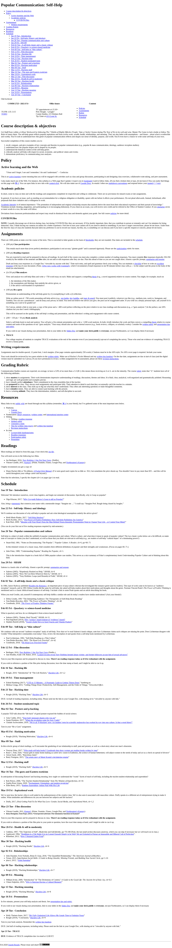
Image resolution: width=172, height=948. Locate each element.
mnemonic (16, 503)
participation (122, 248)
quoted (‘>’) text (153, 183)
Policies (82, 108)
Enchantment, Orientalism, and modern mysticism (48, 783)
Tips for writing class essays (22, 426)
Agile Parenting (24, 860)
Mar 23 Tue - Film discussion (22, 77)
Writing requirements (19, 25)
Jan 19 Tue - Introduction (21, 36)
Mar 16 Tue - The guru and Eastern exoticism (29, 72)
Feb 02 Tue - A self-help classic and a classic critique (32, 45)
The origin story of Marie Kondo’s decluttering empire (46, 757)
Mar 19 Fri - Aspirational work (23, 74)
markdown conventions (118, 183)
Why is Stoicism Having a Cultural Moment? (44, 882)
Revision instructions (19, 428)
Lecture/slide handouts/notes (22, 433)
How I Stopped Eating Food (32, 836)
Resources (10, 29)
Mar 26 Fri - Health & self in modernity (26, 79)
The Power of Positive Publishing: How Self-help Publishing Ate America (53, 520)
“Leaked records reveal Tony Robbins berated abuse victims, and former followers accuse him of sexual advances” (82, 655)
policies (113, 213)
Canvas (14, 410)
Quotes (34, 643)
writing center (36, 415)
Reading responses (18, 435)
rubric (139, 371)
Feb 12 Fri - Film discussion (22, 52)
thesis (94, 277)
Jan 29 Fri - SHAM (19, 43)
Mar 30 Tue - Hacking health (22, 81)
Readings (9, 31)
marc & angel (89, 298)
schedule (139, 240)
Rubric (81, 113)
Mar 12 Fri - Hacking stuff (21, 70)
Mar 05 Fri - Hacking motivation (24, 65)
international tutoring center (57, 415)
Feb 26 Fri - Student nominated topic (25, 61)
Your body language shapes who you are (39, 718)
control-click (54, 183)
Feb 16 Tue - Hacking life (21, 54)
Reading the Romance (38, 586)
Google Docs (85, 183)
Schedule (9, 34)
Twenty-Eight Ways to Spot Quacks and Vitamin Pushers (49, 622)
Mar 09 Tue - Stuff (18, 68)
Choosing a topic (18, 424)
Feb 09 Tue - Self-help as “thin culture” (26, 49)
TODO (4, 114)
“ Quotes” (37, 603)
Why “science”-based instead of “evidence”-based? (44, 620)
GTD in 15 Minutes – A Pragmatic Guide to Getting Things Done (53, 683)
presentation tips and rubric (61, 901)
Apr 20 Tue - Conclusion (21, 95)
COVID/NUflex (22, 20)
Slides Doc (71, 331)
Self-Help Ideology (36, 517)
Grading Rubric (12, 27)
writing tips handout (105, 356)
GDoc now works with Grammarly (56, 266)
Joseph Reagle (14, 945)
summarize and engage (155, 259)
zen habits (65, 298)
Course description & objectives (18, 11)
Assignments (11, 22)
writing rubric (147, 324)
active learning (15, 177)
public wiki (19, 403)
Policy (8, 13)
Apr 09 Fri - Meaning (19, 88)
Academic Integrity (8, 205)
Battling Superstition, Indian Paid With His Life (41, 785)
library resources (23, 415)
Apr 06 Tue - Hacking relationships (25, 86)
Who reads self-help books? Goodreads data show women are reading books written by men (60, 750)
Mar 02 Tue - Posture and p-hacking (25, 63)
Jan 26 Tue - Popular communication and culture (30, 40)
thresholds (90, 240)
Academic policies (18, 18)
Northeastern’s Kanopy (75, 462)
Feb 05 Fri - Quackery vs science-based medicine (30, 47)
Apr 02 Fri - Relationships (21, 83)
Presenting (15, 439)
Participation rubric (18, 437)
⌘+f (17, 183)
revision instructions (111, 359)
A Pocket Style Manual (42, 471)
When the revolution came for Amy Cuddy (43, 720)
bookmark (88, 181)
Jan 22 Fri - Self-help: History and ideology (28, 38)
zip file (51, 452)
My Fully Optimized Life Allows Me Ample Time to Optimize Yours (56, 915)
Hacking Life (53, 673)
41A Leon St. (51, 116)
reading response (25, 419)
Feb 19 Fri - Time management (23, 56)
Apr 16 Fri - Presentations (21, 92)
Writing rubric (16, 421)
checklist (137, 264)
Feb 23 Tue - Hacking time (21, 58)
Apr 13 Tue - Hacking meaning (23, 90)
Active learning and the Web (22, 16)
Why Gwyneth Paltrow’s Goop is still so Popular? (43, 499)
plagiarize (161, 207)
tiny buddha (74, 298)
